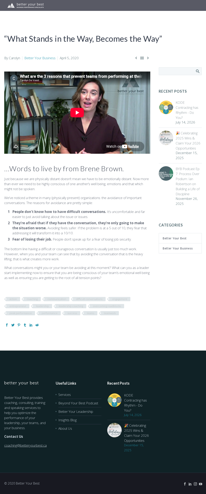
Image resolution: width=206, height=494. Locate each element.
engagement (119, 299)
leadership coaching (71, 306)
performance (50, 313)
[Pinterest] (19, 325)
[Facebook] (6, 325)
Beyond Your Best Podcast (78, 403)
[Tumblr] (25, 325)
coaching (32, 299)
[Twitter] (12, 325)
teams (90, 313)
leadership (42, 306)
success (72, 313)
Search (197, 71)
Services (64, 394)
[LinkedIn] (31, 325)
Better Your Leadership (75, 411)
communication (56, 299)
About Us (65, 428)
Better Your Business (40, 58)
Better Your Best (175, 238)
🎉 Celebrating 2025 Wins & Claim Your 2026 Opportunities (188, 140)
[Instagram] (195, 484)
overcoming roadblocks (107, 306)
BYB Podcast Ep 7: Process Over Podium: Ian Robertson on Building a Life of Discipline (188, 181)
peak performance (20, 313)
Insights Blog (67, 420)
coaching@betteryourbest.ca (25, 445)
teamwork (110, 313)
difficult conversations (89, 299)
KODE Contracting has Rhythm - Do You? (187, 110)
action (13, 299)
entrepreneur (17, 306)
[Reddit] (37, 325)
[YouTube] (200, 484)
